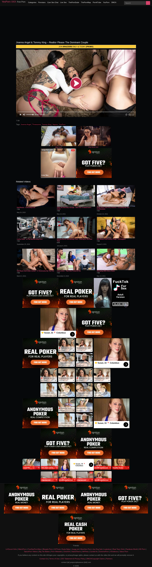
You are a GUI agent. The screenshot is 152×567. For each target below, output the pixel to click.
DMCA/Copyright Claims (95, 559)
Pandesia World (132, 549)
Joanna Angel (26, 124)
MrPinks (85, 551)
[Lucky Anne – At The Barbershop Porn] (36, 227)
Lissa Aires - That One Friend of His (69, 271)
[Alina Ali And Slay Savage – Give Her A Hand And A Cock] (76, 196)
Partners (109, 559)
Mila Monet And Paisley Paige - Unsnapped (111, 239)
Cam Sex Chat (52, 2)
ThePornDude (74, 2)
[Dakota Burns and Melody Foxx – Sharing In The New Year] (76, 227)
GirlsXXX (67, 551)
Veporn (55, 124)
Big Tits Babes (44, 551)
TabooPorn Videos (31, 551)
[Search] (148, 3)
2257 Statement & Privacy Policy (73, 559)
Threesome (36, 124)
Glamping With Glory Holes (106, 271)
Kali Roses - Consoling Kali (26, 207)
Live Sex (63, 2)
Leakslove (107, 549)
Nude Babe (66, 549)
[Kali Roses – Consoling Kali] (36, 196)
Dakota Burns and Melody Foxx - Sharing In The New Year (74, 240)
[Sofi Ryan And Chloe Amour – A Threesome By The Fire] (36, 259)
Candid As (93, 551)
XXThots (57, 549)
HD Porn (142, 549)
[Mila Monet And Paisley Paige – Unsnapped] (116, 227)
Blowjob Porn (48, 549)
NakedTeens (76, 551)
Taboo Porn (123, 551)
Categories (32, 2)
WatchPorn (22, 549)
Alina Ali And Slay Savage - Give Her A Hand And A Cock (74, 208)
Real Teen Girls (118, 549)
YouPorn (106, 2)
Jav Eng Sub (97, 549)
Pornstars (41, 2)
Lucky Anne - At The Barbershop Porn (30, 239)
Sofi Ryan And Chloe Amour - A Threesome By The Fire (35, 271)
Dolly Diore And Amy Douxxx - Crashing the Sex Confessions (113, 208)
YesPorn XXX (9, 1)
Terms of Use (54, 559)
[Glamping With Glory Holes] (116, 259)
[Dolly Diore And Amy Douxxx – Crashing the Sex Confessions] (116, 196)
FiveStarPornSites (34, 549)
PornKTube (97, 2)
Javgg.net (75, 549)
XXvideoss (114, 551)
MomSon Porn (86, 549)
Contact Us (44, 559)
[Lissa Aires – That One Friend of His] (76, 259)
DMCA (113, 2)
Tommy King (46, 124)
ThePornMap (86, 2)
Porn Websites (56, 551)
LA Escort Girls (11, 549)
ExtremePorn (104, 551)
